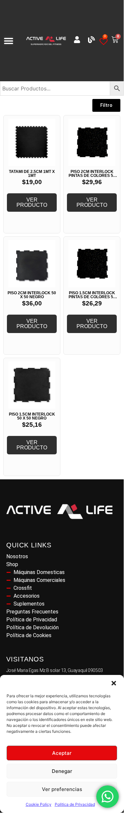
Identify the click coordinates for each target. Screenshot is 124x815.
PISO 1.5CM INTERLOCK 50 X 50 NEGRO (32, 416)
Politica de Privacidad (75, 804)
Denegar (62, 771)
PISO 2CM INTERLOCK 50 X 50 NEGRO (32, 295)
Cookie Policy (38, 804)
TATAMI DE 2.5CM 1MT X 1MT (32, 174)
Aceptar (62, 753)
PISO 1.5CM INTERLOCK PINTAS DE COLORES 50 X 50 (92, 295)
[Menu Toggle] (9, 41)
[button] (113, 683)
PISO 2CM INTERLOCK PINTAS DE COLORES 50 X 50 (92, 174)
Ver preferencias (62, 789)
